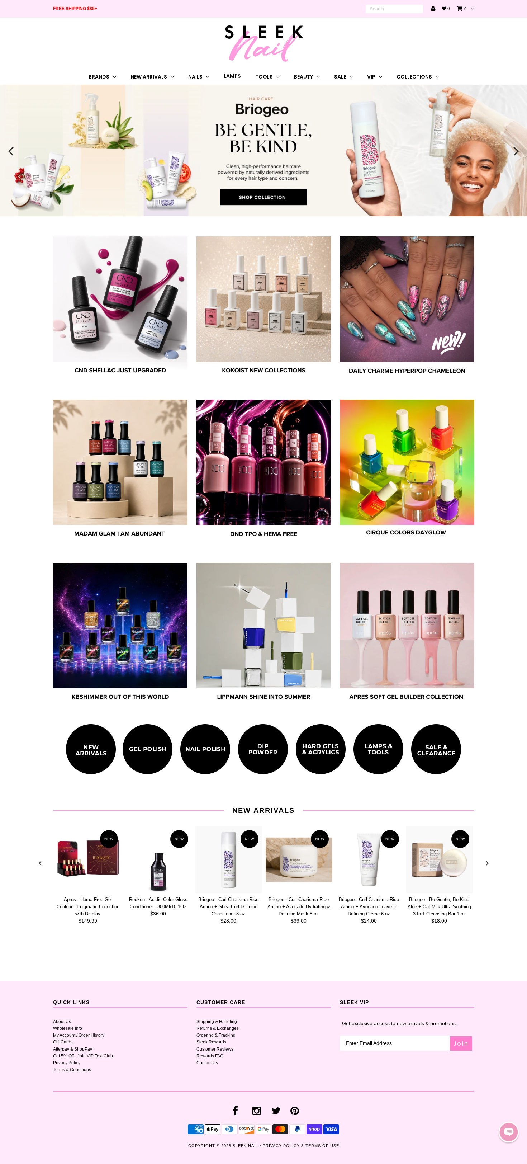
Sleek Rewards (211, 1042)
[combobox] (394, 9)
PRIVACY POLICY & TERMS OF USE (301, 1146)
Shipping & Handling (216, 1021)
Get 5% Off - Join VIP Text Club (83, 1056)
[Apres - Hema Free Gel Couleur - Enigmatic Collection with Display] (88, 859)
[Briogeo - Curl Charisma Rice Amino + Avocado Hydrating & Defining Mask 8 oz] (299, 859)
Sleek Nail (245, 1146)
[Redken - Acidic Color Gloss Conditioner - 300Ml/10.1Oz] (158, 859)
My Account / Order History (78, 1035)
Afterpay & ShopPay (72, 1049)
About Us (62, 1021)
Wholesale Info (67, 1028)
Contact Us (207, 1062)
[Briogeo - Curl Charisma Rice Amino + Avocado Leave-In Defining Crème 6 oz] (369, 859)
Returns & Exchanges (217, 1028)
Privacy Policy (66, 1062)
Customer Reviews (214, 1049)
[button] (508, 1132)
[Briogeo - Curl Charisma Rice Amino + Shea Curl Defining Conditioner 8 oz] (228, 859)
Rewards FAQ (209, 1056)
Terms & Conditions (72, 1069)
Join (461, 1043)
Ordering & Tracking (216, 1035)
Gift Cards (62, 1042)
